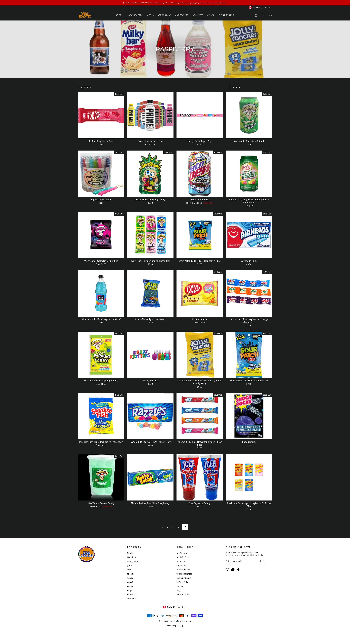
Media (150, 15)
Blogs (179, 590)
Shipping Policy (184, 578)
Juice (129, 565)
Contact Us (182, 565)
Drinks (130, 553)
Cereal (130, 582)
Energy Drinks (134, 561)
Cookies (130, 586)
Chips (129, 590)
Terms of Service (184, 573)
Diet (129, 569)
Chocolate (132, 594)
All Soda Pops (183, 557)
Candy (130, 578)
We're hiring (226, 15)
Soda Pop (131, 557)
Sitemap (180, 586)
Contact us (181, 15)
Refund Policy (183, 582)
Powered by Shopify (175, 625)
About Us (197, 15)
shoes (211, 15)
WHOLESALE (164, 15)
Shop (119, 15)
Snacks (130, 573)
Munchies (131, 598)
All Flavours (182, 553)
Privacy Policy (183, 569)
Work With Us (183, 594)
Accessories (136, 15)
